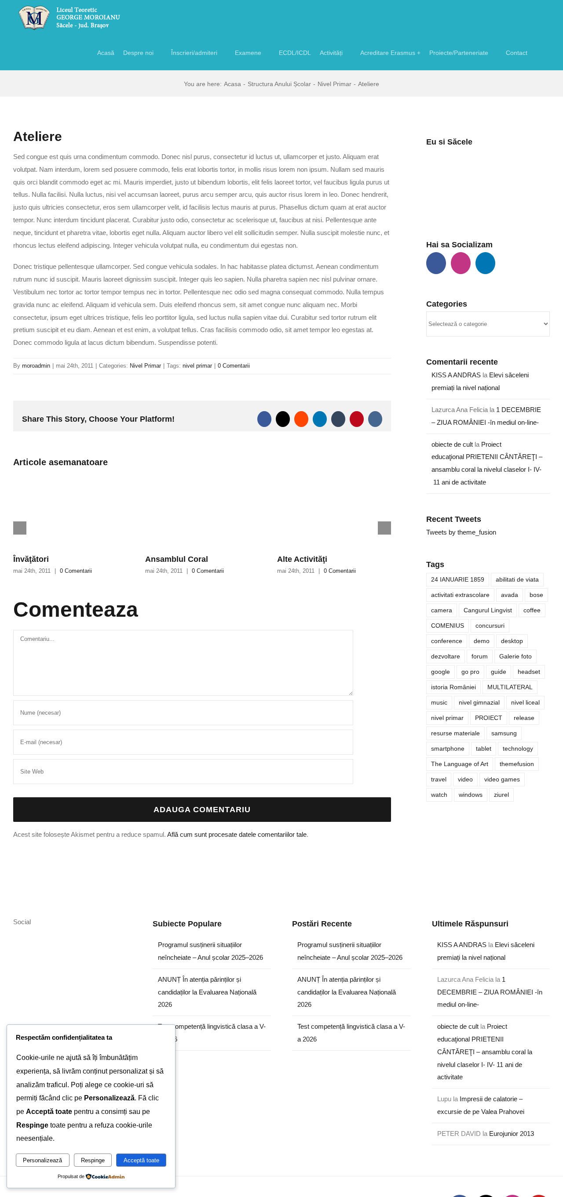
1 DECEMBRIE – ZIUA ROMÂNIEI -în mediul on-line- (489, 992)
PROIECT (488, 718)
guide (498, 672)
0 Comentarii (234, 365)
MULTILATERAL (510, 687)
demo (482, 641)
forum (480, 656)
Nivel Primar (145, 365)
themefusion (517, 764)
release (524, 718)
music (439, 702)
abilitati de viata (517, 579)
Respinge (93, 1160)
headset (529, 672)
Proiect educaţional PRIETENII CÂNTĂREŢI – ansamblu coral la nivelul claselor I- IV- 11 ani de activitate (484, 1052)
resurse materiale (455, 733)
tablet (483, 748)
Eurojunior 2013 (511, 1133)
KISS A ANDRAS (456, 375)
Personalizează (42, 1160)
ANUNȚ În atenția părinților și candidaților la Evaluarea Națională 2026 (207, 992)
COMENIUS (447, 625)
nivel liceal (525, 702)
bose (536, 595)
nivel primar (197, 365)
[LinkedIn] (485, 263)
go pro (470, 672)
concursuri (490, 625)
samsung (504, 733)
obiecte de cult (452, 444)
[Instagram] (461, 263)
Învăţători (31, 559)
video (465, 779)
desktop (512, 641)
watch (439, 795)
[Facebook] (436, 263)
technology (518, 748)
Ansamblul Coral (176, 559)
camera (441, 610)
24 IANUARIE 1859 (457, 579)
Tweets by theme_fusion (461, 532)
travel (438, 779)
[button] (538, 52)
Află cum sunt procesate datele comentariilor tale (237, 834)
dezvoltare (445, 656)
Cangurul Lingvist (488, 610)
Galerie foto (515, 656)
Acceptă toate (141, 1160)
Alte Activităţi (302, 559)
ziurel (501, 795)
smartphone (447, 748)
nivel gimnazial (479, 702)
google (440, 672)
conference (446, 641)
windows (471, 795)
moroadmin (36, 365)
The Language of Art (459, 764)
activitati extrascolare (460, 595)
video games (502, 779)
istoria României (453, 687)
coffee (532, 610)
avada (509, 595)
